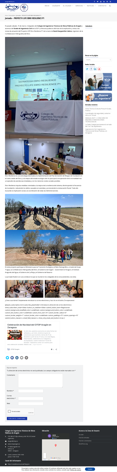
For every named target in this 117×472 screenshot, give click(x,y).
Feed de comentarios (85, 441)
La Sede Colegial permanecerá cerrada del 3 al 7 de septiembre (98, 125)
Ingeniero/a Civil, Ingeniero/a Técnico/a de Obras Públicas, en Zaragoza (96, 131)
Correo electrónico (11, 397)
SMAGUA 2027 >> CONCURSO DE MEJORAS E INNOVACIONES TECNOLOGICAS (96, 120)
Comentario (11, 375)
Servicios (79, 6)
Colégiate (56, 6)
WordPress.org (83, 444)
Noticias (90, 6)
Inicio (47, 6)
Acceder (81, 434)
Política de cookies (75, 470)
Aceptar (90, 469)
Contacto (102, 6)
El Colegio (67, 6)
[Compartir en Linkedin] (17, 359)
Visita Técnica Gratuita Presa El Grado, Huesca (98, 110)
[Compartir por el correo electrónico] (21, 359)
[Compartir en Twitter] (7, 359)
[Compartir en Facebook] (12, 359)
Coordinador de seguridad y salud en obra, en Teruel (97, 114)
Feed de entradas (84, 438)
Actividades (12, 15)
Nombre (10, 391)
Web (8, 403)
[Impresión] (26, 359)
